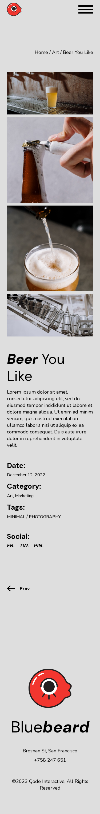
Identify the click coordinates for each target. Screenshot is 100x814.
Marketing (24, 496)
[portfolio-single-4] (50, 315)
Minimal (16, 517)
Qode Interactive (47, 781)
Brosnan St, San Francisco (50, 751)
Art (10, 496)
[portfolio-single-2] (50, 160)
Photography (45, 517)
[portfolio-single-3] (50, 248)
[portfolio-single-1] (50, 93)
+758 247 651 (50, 760)
